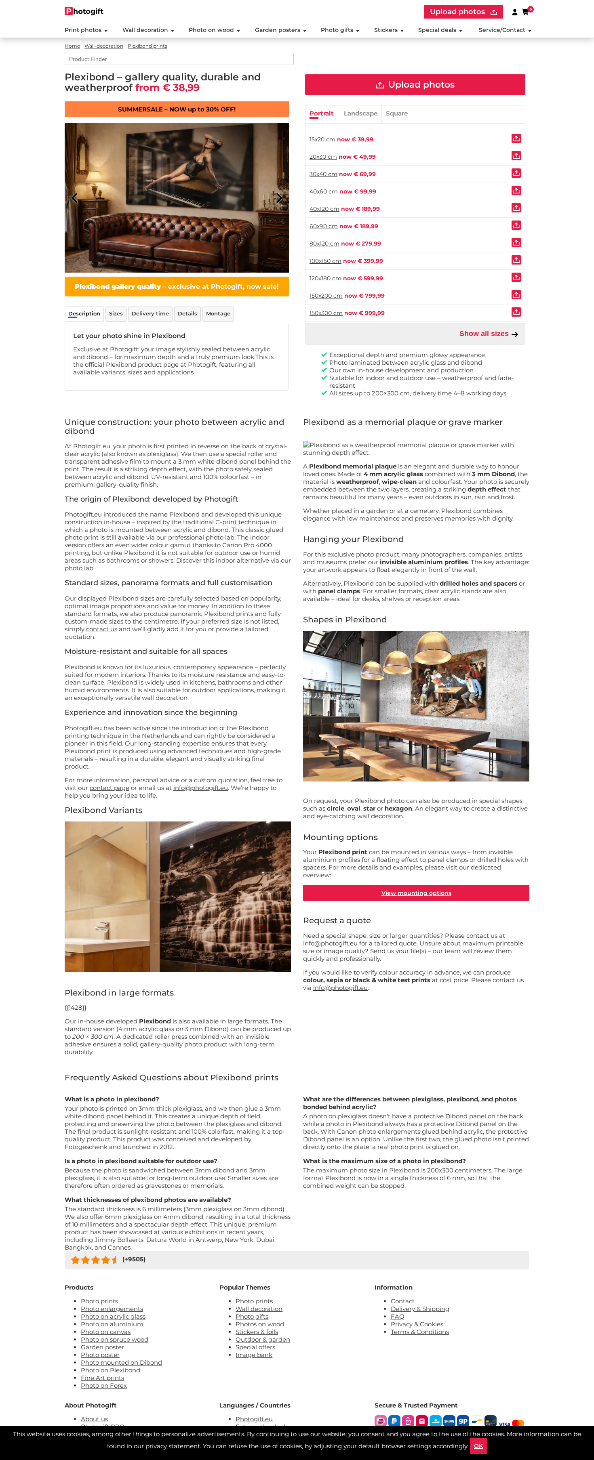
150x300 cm (326, 313)
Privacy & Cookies (417, 1324)
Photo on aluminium (112, 1324)
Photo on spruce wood (114, 1339)
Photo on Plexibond (110, 1370)
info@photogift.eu (200, 788)
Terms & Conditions (420, 1332)
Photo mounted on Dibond (121, 1362)
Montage (218, 313)
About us (94, 1419)
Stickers (386, 30)
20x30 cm (323, 156)
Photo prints (99, 1301)
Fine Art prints (102, 1378)
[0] (526, 11)
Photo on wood (211, 30)
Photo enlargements (112, 1309)
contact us (101, 629)
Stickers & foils (257, 1332)
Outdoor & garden (263, 1339)
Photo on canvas (106, 1332)
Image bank (254, 1355)
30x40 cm (323, 174)
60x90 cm (324, 226)
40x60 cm (324, 191)
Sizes (116, 313)
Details (187, 313)
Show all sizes (485, 334)
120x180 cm (325, 278)
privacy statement (172, 1446)
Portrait (322, 113)
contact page (109, 788)
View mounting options (416, 893)
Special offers (255, 1347)
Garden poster (102, 1347)
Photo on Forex (104, 1385)
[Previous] (75, 198)
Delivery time (150, 313)
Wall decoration (145, 30)
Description (84, 313)
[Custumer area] (515, 11)
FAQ (397, 1316)
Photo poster (100, 1355)
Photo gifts (337, 30)
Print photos (83, 30)
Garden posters (277, 30)
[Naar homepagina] (84, 11)
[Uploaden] (516, 138)
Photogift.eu (254, 1419)
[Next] (279, 198)
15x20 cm (322, 139)
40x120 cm (324, 208)
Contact (403, 1301)
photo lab (79, 568)
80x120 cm (324, 243)
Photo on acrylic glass (113, 1316)
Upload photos (458, 11)
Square (397, 113)
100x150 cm (325, 261)
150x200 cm (326, 295)
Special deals (437, 30)
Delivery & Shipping (420, 1309)
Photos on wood (260, 1324)
